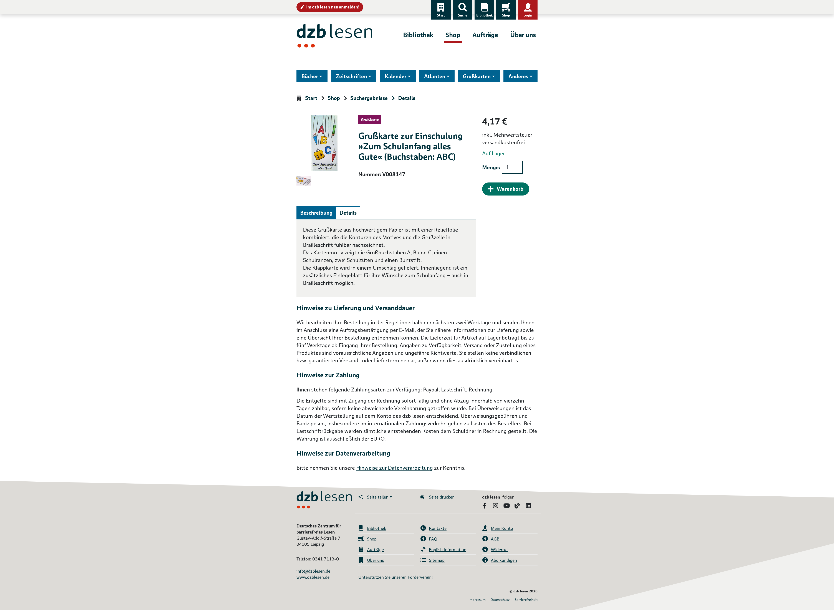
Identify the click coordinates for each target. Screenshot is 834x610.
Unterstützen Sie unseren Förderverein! (395, 577)
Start (441, 15)
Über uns (523, 35)
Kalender (395, 76)
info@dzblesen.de (313, 571)
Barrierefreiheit (526, 599)
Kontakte (438, 528)
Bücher (309, 76)
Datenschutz (500, 599)
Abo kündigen (504, 560)
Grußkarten (477, 76)
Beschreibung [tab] (316, 212)
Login (527, 15)
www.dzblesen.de (312, 577)
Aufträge (485, 35)
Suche (462, 15)
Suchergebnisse (369, 98)
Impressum (477, 599)
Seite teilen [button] (377, 497)
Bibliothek (484, 15)
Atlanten (434, 76)
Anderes (518, 76)
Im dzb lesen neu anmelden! (332, 7)
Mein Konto (502, 528)
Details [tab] (348, 212)
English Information (447, 549)
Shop (506, 15)
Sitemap (437, 560)
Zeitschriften (351, 76)
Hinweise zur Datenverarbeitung (394, 467)
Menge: (491, 167)
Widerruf (499, 549)
